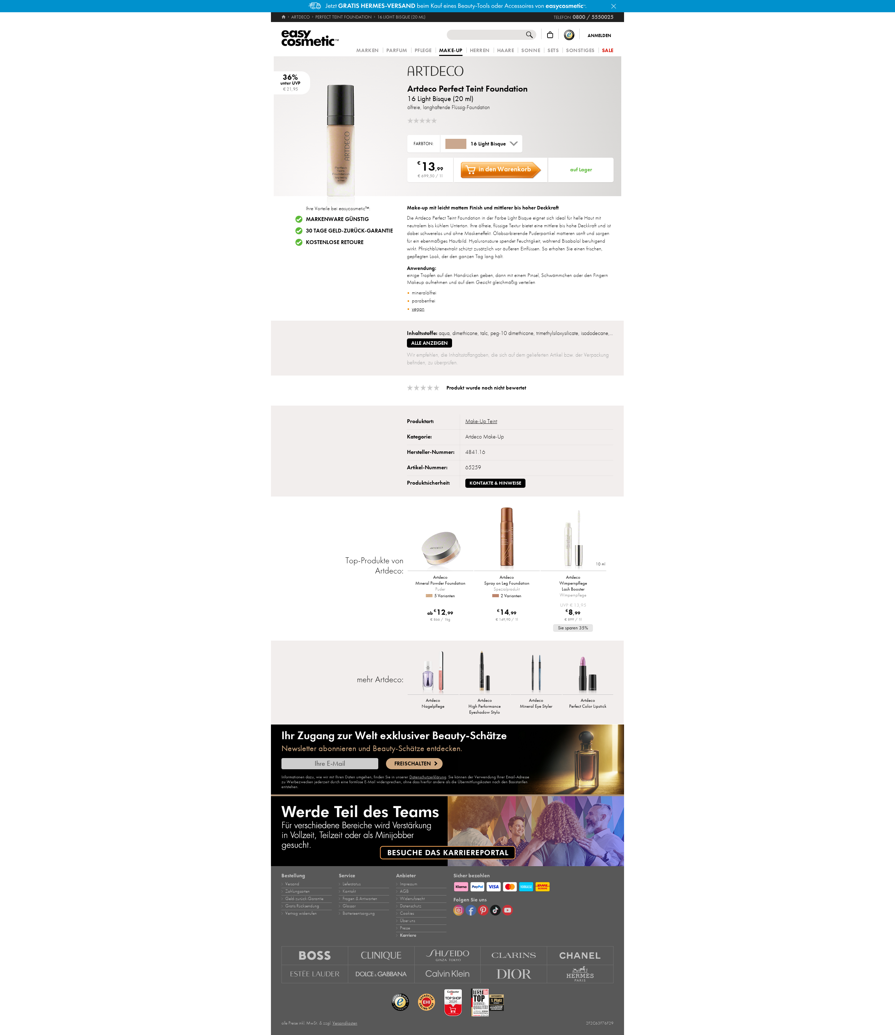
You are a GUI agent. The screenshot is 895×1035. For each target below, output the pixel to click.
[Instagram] (459, 910)
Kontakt (349, 891)
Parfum (396, 50)
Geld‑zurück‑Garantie (304, 898)
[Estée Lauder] (314, 974)
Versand (292, 884)
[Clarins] (514, 955)
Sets (553, 50)
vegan (418, 309)
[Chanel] (580, 955)
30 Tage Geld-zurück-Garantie (349, 230)
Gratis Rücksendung (302, 906)
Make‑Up (451, 50)
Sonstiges (580, 50)
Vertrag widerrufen (301, 913)
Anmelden (599, 35)
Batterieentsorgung (359, 913)
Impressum (408, 884)
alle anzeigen (429, 343)
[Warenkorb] (550, 34)
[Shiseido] (448, 955)
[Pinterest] (483, 910)
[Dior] (514, 974)
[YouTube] (508, 910)
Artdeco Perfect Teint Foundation (467, 88)
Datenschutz (410, 906)
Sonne (530, 50)
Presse (405, 928)
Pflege (423, 50)
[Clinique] (381, 955)
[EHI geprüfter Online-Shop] (426, 1002)
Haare (505, 50)
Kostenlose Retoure (335, 242)
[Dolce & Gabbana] (381, 974)
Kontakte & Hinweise (495, 483)
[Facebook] (471, 910)
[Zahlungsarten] (533, 885)
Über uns (407, 920)
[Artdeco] (449, 71)
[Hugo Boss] (314, 955)
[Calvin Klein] (448, 974)
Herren (480, 50)
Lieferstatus (351, 884)
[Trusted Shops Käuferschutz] (569, 35)
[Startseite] (284, 17)
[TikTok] (495, 910)
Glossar (349, 906)
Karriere (408, 935)
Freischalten (412, 763)
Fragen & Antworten (360, 898)
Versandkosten (344, 1023)
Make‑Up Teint (481, 421)
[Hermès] (580, 974)
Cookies (407, 913)
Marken (367, 50)
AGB (404, 891)
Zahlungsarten (297, 891)
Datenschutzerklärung (427, 777)
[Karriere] (447, 831)
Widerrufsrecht (412, 898)
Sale (608, 50)
